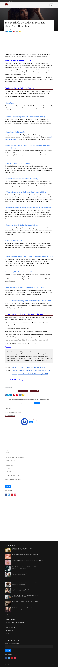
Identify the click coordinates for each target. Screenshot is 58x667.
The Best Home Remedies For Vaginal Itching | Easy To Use (25, 595)
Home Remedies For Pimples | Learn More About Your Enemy (25, 554)
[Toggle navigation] (51, 4)
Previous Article (23, 391)
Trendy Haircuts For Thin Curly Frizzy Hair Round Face (24, 589)
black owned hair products (28, 79)
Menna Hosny (33, 420)
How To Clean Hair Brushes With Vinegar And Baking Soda (25, 601)
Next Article (34, 391)
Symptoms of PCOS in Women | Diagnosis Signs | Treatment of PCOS (27, 560)
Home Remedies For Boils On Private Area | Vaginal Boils (24, 582)
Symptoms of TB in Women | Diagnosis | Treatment (23, 573)
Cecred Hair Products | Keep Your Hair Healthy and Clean (24, 566)
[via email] (20, 31)
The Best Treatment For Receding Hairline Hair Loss (23, 607)
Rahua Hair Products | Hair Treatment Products (22, 548)
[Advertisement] (29, 43)
